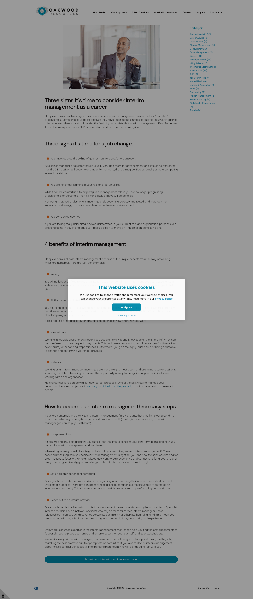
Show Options (125, 315)
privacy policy (163, 298)
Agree (128, 307)
